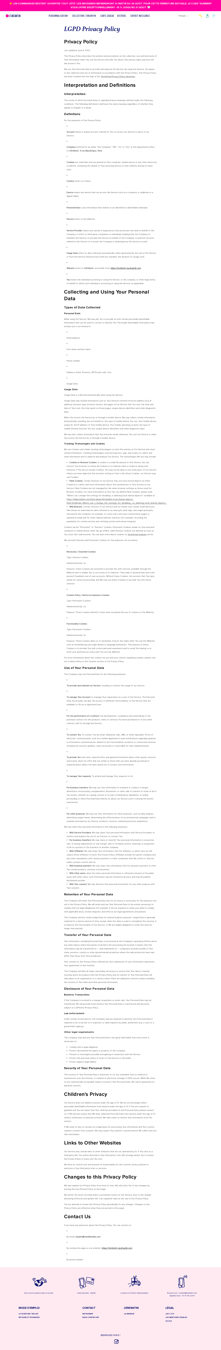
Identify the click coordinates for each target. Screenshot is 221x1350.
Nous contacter (90, 1317)
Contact (89, 1308)
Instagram (87, 1314)
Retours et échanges (29, 1317)
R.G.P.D (169, 1321)
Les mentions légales (176, 1317)
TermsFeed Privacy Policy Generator (118, 76)
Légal (170, 1308)
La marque (129, 1314)
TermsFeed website (137, 534)
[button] (59, 15)
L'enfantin (131, 1308)
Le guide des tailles (28, 1314)
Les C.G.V (170, 1314)
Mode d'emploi (29, 1308)
